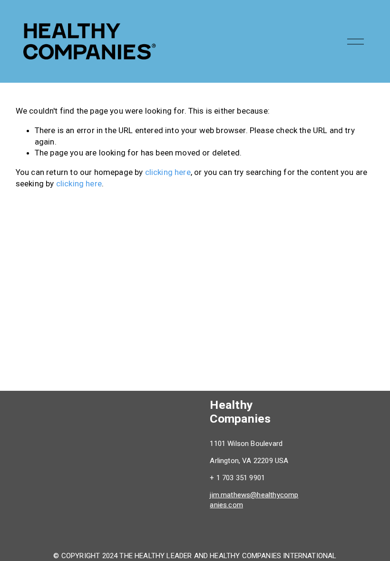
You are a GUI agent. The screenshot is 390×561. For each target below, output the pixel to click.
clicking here (168, 172)
